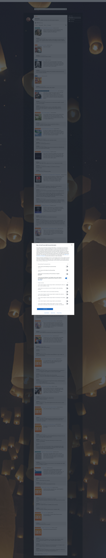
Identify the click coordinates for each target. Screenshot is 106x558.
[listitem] (53, 264)
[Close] (72, 245)
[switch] (66, 266)
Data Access (53, 312)
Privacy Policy (59, 312)
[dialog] (53, 279)
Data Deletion (46, 312)
